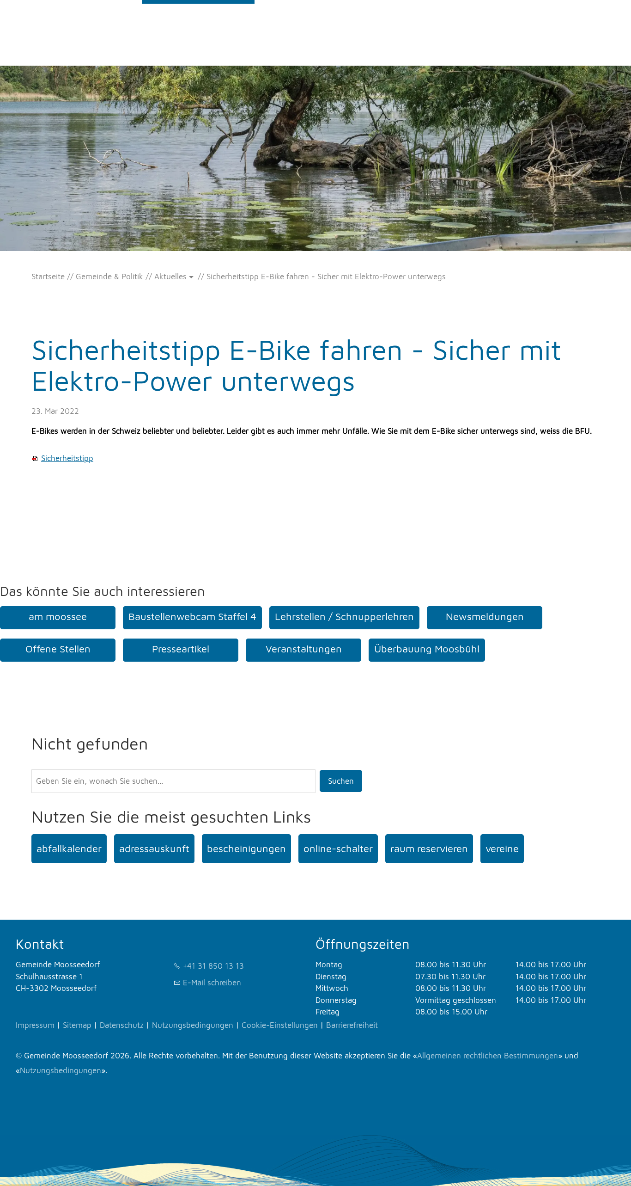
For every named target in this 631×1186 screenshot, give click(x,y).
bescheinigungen (246, 848)
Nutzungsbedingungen (192, 1025)
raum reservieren (429, 848)
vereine (502, 848)
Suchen (341, 781)
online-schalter (338, 848)
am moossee (58, 616)
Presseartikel (180, 649)
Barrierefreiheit (352, 1025)
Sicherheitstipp (67, 458)
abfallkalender (69, 848)
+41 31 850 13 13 (213, 966)
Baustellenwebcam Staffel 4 (192, 616)
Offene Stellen (58, 649)
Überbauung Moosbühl (426, 649)
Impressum (35, 1025)
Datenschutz (122, 1025)
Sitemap (77, 1025)
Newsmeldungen (485, 616)
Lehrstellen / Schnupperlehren (344, 616)
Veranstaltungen (304, 649)
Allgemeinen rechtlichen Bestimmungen (487, 1055)
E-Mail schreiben (212, 982)
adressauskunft (154, 848)
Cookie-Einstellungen (280, 1025)
